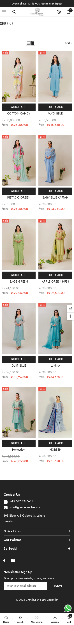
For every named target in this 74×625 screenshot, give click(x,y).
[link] (20, 619)
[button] (28, 43)
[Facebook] (4, 560)
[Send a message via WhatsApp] (68, 608)
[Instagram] (13, 560)
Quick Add (19, 107)
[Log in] (58, 11)
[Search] (14, 12)
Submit (59, 586)
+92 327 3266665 (21, 501)
